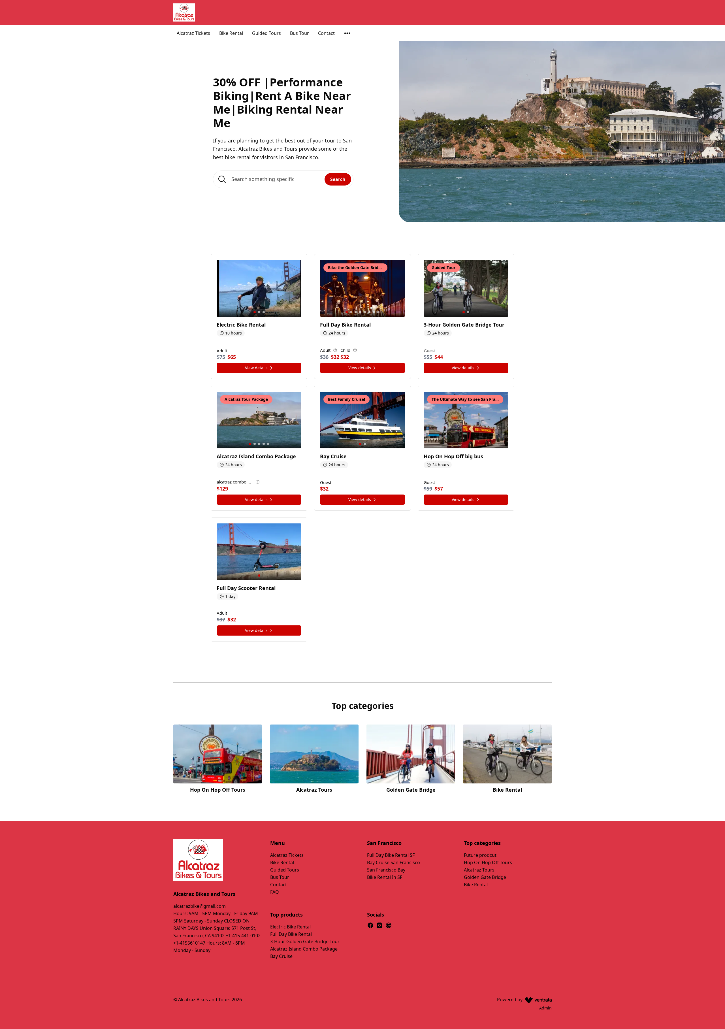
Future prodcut (480, 855)
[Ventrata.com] (537, 999)
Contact (326, 33)
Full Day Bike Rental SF (391, 855)
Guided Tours (266, 33)
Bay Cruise (281, 956)
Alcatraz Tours (479, 870)
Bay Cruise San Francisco (393, 862)
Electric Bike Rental (290, 927)
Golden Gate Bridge (485, 877)
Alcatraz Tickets (193, 33)
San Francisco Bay (386, 870)
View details (256, 367)
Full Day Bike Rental (291, 934)
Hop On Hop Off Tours (488, 862)
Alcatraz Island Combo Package (304, 949)
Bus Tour (299, 33)
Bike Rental (231, 33)
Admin (545, 1008)
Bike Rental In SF (384, 877)
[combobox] (283, 179)
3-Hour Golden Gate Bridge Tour (305, 941)
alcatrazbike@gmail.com (199, 906)
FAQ (274, 892)
